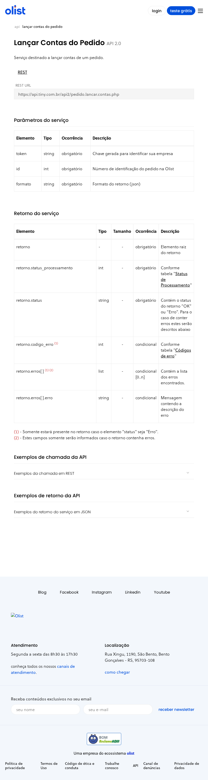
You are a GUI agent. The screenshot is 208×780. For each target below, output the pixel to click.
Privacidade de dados (186, 765)
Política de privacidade (15, 765)
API (17, 26)
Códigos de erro (176, 353)
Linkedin (133, 592)
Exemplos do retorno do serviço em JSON (52, 512)
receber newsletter (176, 709)
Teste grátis (181, 10)
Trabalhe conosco (112, 765)
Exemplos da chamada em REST (44, 473)
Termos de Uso (49, 765)
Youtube (162, 592)
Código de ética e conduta (79, 765)
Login (157, 10)
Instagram (102, 592)
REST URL (23, 85)
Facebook (69, 592)
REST (22, 72)
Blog (42, 592)
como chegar (117, 672)
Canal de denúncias (151, 765)
